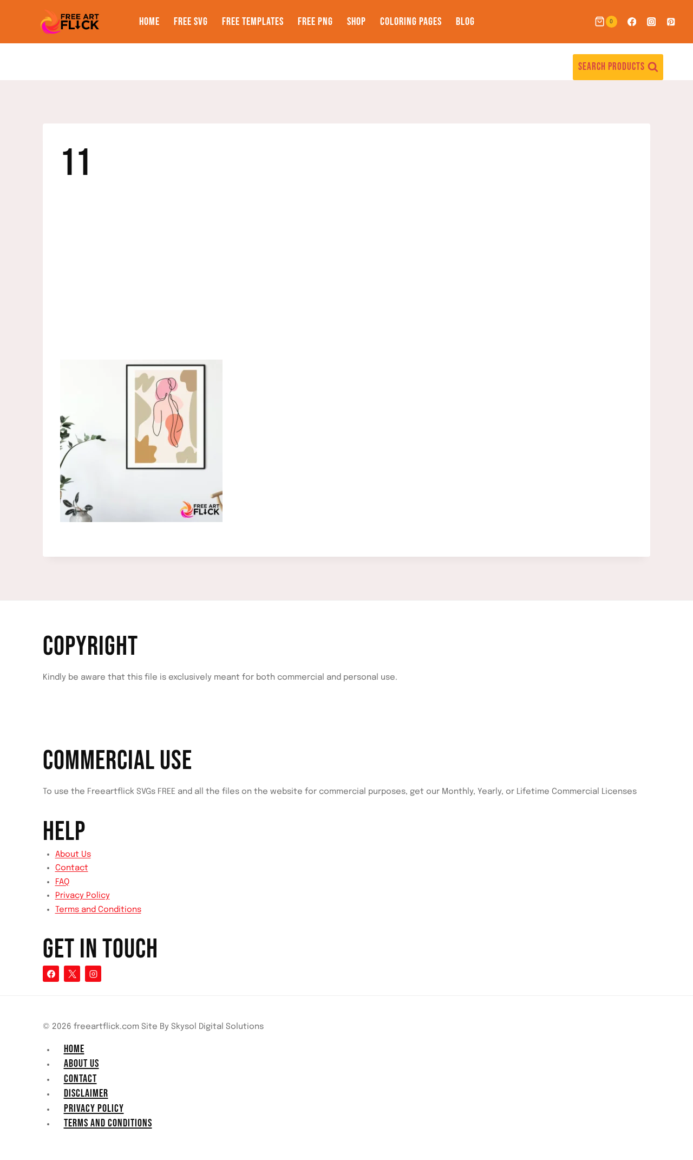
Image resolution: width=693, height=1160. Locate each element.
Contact (71, 868)
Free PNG (315, 21)
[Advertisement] (346, 279)
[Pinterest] (671, 22)
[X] (72, 974)
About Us (73, 854)
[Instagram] (652, 22)
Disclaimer (86, 1093)
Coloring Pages (411, 21)
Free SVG (191, 21)
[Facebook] (631, 22)
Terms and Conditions (98, 909)
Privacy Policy (82, 895)
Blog (465, 21)
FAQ (62, 882)
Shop (356, 21)
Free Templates (253, 21)
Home (149, 21)
